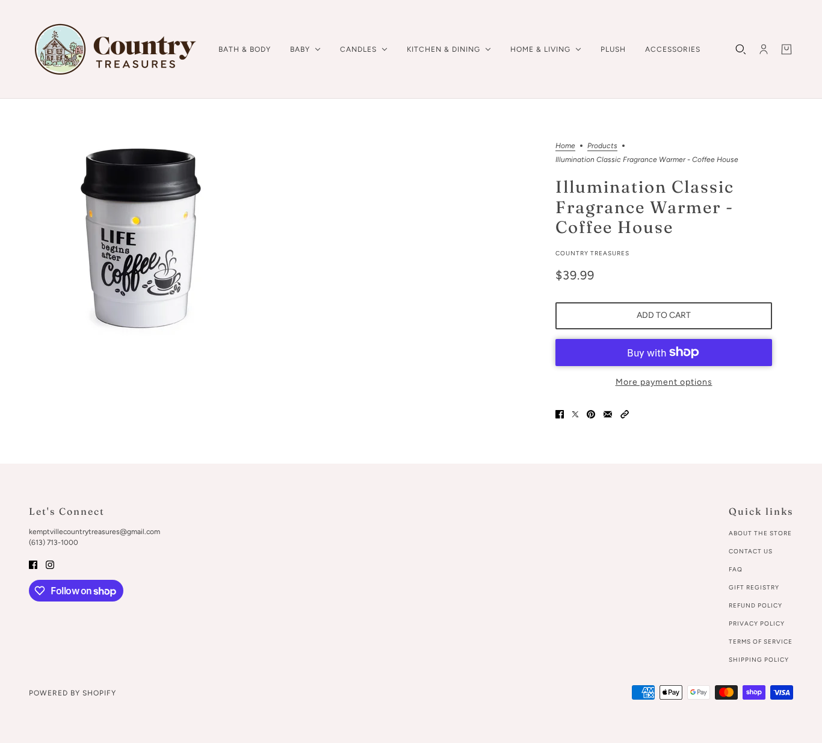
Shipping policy (759, 660)
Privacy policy (757, 623)
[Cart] (786, 49)
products (602, 146)
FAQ (736, 569)
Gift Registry (754, 587)
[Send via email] (608, 414)
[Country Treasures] (114, 49)
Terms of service (761, 641)
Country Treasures (592, 253)
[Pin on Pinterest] (591, 414)
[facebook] (33, 564)
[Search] (740, 49)
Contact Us (751, 551)
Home (565, 146)
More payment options (664, 382)
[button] (625, 414)
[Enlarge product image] (140, 240)
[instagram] (50, 564)
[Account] (763, 49)
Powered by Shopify (72, 693)
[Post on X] (575, 414)
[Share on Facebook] (560, 414)
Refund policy (755, 605)
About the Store (760, 533)
